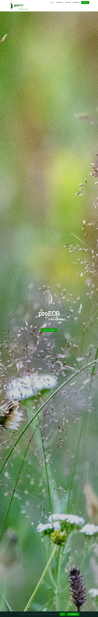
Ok (62, 614)
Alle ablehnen (73, 614)
